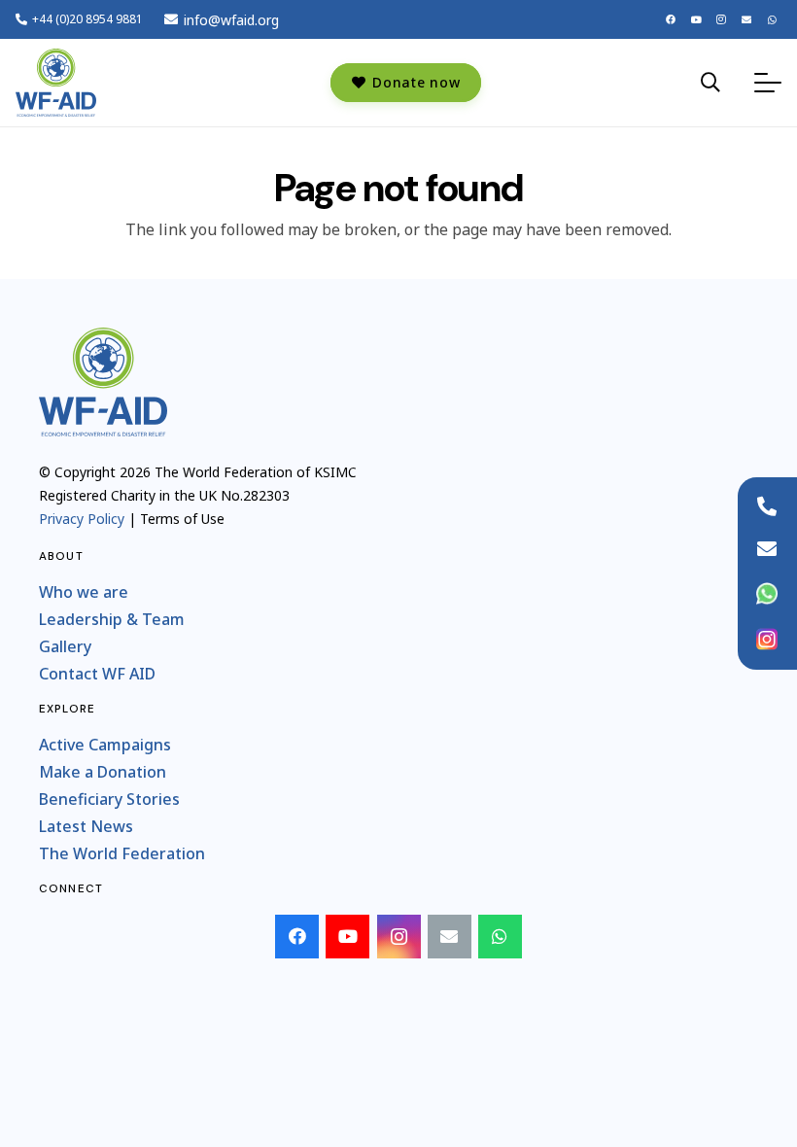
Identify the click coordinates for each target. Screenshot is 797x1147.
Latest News (86, 826)
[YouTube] (696, 19)
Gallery (65, 646)
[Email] (746, 19)
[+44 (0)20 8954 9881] (767, 506)
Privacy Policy (81, 518)
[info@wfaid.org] (767, 549)
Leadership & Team (112, 619)
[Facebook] (670, 19)
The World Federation (122, 853)
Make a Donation (102, 771)
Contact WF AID (97, 673)
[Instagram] (721, 19)
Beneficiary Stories (109, 799)
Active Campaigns (105, 744)
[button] (710, 82)
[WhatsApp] (771, 19)
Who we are (83, 592)
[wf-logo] (56, 83)
